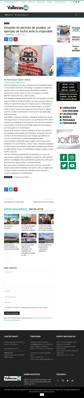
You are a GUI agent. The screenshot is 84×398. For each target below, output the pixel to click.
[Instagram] (74, 1)
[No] (81, 393)
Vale (42, 394)
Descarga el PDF (76, 28)
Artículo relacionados (15, 209)
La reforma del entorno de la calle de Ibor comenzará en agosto (28, 228)
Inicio (5, 20)
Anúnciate (50, 2)
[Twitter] (76, 1)
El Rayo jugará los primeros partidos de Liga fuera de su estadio (11, 247)
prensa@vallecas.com (11, 348)
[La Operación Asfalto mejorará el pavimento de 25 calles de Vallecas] (46, 219)
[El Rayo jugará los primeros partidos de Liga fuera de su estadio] (11, 238)
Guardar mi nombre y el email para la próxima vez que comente (27, 307)
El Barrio (11, 20)
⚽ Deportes (9, 15)
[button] (77, 15)
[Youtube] (79, 1)
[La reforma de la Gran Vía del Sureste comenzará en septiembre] (46, 238)
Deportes (7, 242)
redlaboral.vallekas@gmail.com (14, 82)
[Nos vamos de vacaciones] (11, 219)
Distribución (31, 2)
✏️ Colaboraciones (20, 15)
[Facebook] (71, 1)
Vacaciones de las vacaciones (43, 202)
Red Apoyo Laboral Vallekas (21, 177)
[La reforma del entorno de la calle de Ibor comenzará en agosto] (28, 219)
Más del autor (36, 209)
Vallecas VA (10, 34)
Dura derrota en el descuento (14, 202)
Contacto (23, 2)
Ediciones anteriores (60, 2)
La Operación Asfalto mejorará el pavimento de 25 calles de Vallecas (46, 228)
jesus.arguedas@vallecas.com (45, 359)
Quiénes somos (41, 2)
